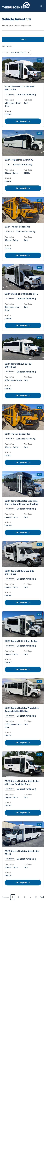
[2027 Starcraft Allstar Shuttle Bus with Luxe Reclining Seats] (23, 784)
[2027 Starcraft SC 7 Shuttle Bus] (23, 643)
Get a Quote (21, 121)
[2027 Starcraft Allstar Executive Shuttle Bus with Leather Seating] (23, 504)
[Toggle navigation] (41, 5)
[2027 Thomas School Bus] (23, 229)
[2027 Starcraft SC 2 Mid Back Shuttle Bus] (23, 92)
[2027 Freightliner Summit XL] (23, 162)
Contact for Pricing (26, 94)
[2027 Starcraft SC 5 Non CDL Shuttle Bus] (23, 574)
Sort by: (5, 52)
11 (36, 897)
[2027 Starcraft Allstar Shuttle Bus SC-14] (23, 854)
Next (42, 897)
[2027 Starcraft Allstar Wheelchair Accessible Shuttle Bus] (23, 713)
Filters (23, 39)
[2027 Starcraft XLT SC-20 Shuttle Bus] (23, 367)
